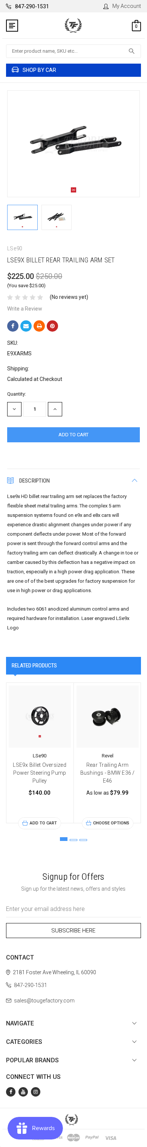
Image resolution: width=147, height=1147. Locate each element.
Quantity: (16, 394)
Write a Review (24, 309)
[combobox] (73, 51)
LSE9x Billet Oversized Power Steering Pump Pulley (39, 773)
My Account (126, 6)
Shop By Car (39, 70)
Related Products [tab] (34, 665)
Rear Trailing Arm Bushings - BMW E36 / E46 (107, 773)
